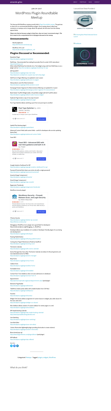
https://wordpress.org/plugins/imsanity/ (21, 177)
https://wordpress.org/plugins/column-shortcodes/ (24, 329)
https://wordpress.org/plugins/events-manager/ (23, 255)
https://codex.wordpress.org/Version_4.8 (23, 49)
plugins (40, 357)
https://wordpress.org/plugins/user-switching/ (22, 319)
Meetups (28, 357)
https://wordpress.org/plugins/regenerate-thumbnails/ (25, 187)
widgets (45, 357)
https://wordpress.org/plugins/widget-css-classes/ (24, 302)
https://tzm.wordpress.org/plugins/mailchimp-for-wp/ (33, 68)
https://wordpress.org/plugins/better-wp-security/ (24, 220)
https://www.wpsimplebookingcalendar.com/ (22, 314)
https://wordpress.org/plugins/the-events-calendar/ (24, 249)
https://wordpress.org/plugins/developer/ (21, 234)
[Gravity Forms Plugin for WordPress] (85, 29)
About (75, 2)
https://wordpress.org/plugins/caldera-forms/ (22, 265)
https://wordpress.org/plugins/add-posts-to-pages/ (24, 80)
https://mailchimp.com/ (16, 64)
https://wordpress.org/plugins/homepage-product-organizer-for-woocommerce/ (32, 90)
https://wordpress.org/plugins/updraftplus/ (22, 127)
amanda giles (16, 2)
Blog (90, 2)
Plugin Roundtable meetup (47, 24)
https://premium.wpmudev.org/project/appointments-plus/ (26, 280)
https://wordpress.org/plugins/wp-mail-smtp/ (22, 73)
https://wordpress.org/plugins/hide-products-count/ (24, 85)
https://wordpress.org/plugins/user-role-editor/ (23, 324)
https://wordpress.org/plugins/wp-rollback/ (22, 339)
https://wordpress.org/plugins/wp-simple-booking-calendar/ (26, 312)
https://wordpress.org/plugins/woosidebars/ (22, 307)
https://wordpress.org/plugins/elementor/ (21, 285)
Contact (97, 2)
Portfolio (83, 2)
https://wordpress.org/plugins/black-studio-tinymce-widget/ (27, 95)
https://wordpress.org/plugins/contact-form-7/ (23, 275)
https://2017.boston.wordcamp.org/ (22, 44)
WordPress (52, 357)
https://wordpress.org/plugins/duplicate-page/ (23, 100)
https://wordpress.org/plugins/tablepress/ (21, 290)
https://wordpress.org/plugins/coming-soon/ (22, 244)
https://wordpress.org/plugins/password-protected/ (24, 172)
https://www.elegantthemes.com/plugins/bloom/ (23, 334)
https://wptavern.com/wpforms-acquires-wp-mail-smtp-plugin (27, 75)
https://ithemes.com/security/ (18, 222)
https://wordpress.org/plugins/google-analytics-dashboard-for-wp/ (28, 167)
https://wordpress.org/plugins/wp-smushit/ (22, 182)
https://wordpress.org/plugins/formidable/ (21, 270)
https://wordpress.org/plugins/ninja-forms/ (22, 260)
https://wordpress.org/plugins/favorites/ (21, 295)
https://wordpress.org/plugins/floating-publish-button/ (25, 239)
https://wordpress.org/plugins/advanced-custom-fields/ (25, 134)
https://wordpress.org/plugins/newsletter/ (21, 59)
